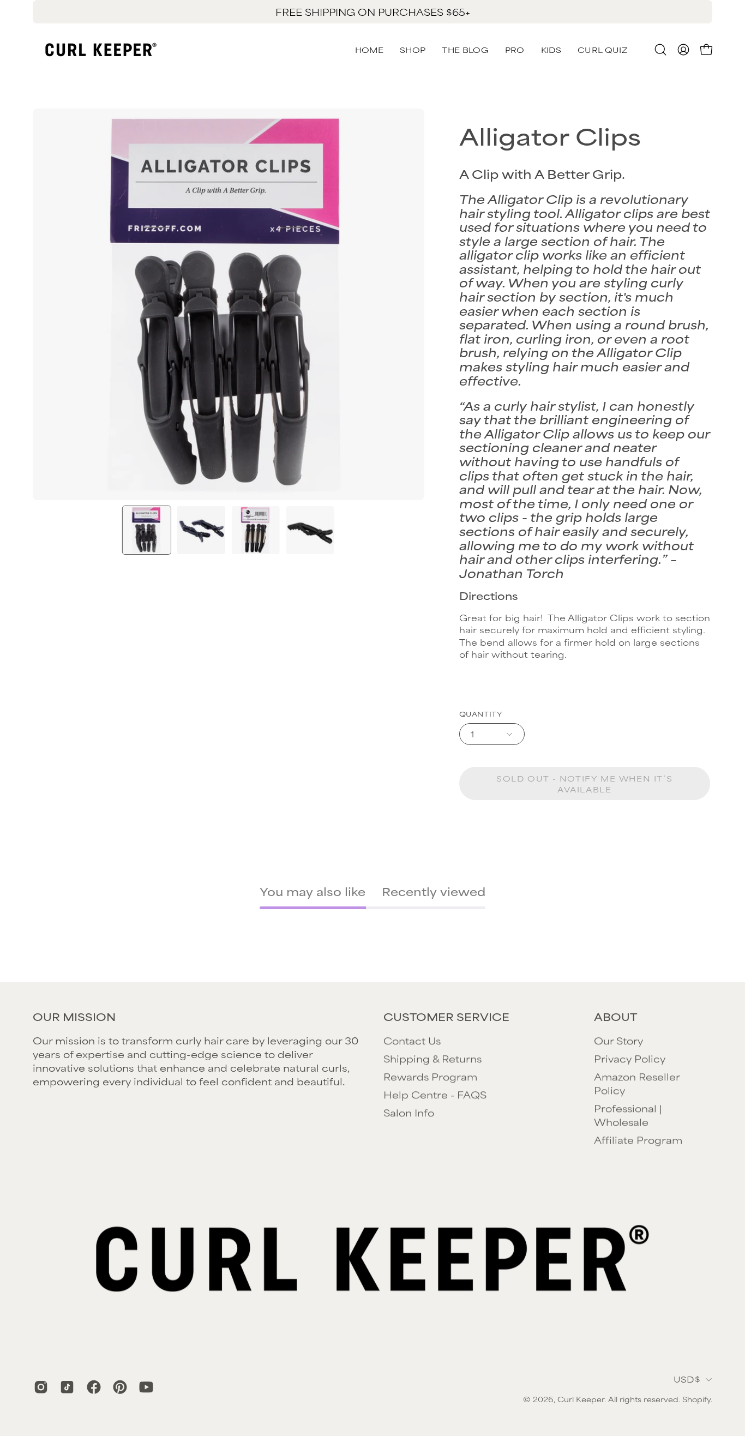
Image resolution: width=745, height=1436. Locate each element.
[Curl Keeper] (101, 50)
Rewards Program (430, 1076)
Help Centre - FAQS (434, 1094)
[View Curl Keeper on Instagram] (39, 1387)
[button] (602, 49)
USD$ (687, 1379)
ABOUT (615, 1017)
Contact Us (412, 1040)
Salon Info (408, 1112)
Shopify (696, 1398)
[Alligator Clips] (146, 530)
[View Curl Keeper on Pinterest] (118, 1387)
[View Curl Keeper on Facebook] (92, 1387)
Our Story (618, 1040)
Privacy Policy (629, 1058)
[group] (372, 11)
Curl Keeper (580, 1398)
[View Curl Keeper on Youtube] (144, 1387)
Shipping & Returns (432, 1058)
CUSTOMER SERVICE (446, 1017)
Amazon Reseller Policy (637, 1083)
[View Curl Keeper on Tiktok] (65, 1387)
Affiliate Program (638, 1139)
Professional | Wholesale (628, 1114)
